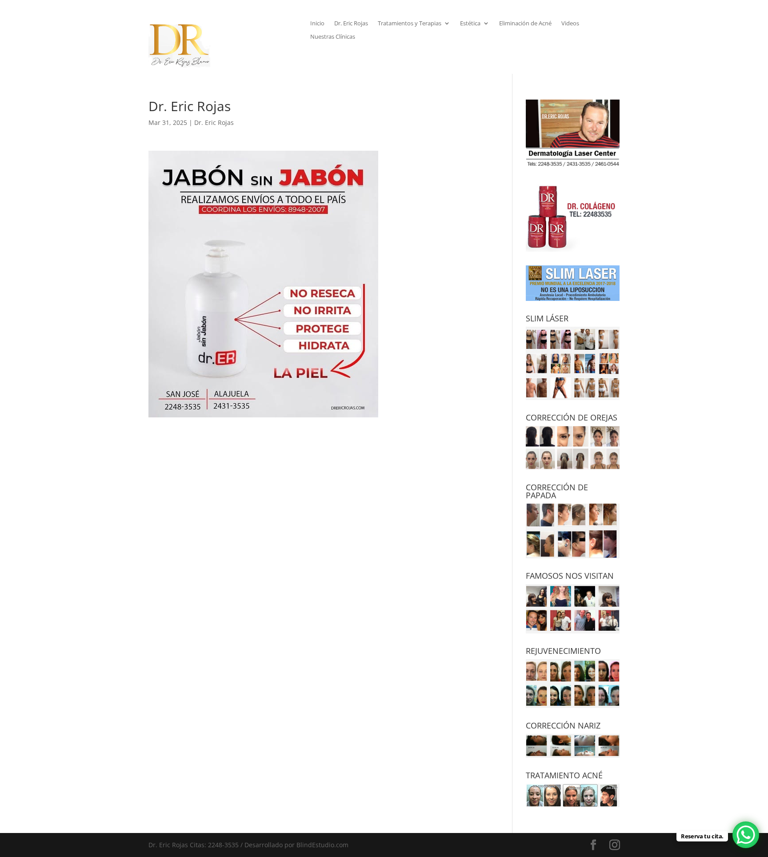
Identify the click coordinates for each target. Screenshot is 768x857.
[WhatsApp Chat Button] (745, 834)
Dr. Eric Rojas (351, 23)
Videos (570, 23)
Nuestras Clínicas (332, 36)
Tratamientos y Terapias (409, 23)
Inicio (317, 23)
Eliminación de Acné (525, 23)
